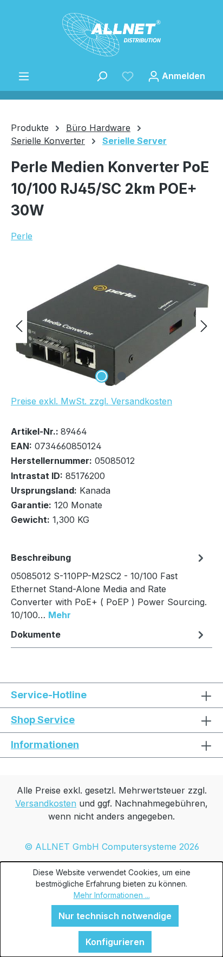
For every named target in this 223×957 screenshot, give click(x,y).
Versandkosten (45, 803)
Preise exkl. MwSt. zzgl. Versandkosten (91, 401)
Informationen (45, 744)
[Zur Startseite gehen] (111, 34)
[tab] (109, 585)
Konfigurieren (115, 941)
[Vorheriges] (19, 325)
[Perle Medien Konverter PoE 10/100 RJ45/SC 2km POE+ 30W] (111, 325)
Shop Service (43, 719)
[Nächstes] (204, 325)
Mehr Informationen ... (112, 895)
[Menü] (24, 76)
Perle (21, 236)
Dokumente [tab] (36, 634)
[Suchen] (102, 76)
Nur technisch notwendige (115, 915)
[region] (111, 325)
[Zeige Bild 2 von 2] (121, 376)
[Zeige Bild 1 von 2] (101, 376)
